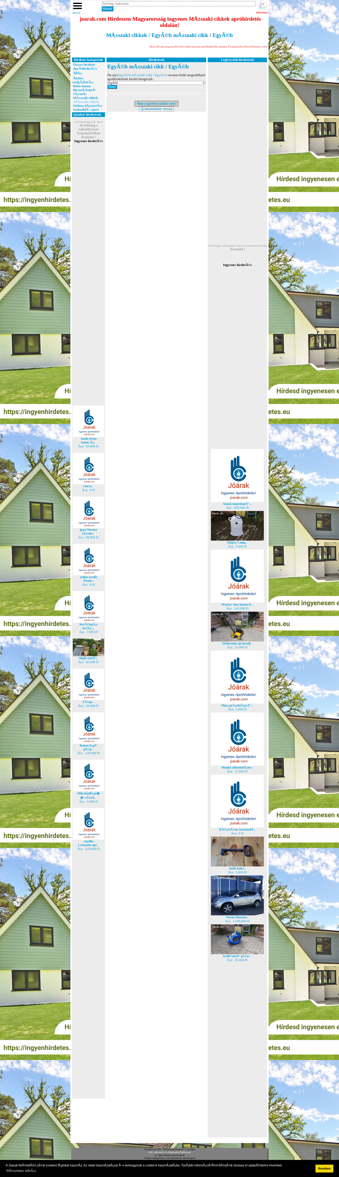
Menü (76, 13)
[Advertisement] (88, 213)
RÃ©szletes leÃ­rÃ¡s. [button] (21, 1171)
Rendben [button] (324, 1168)
